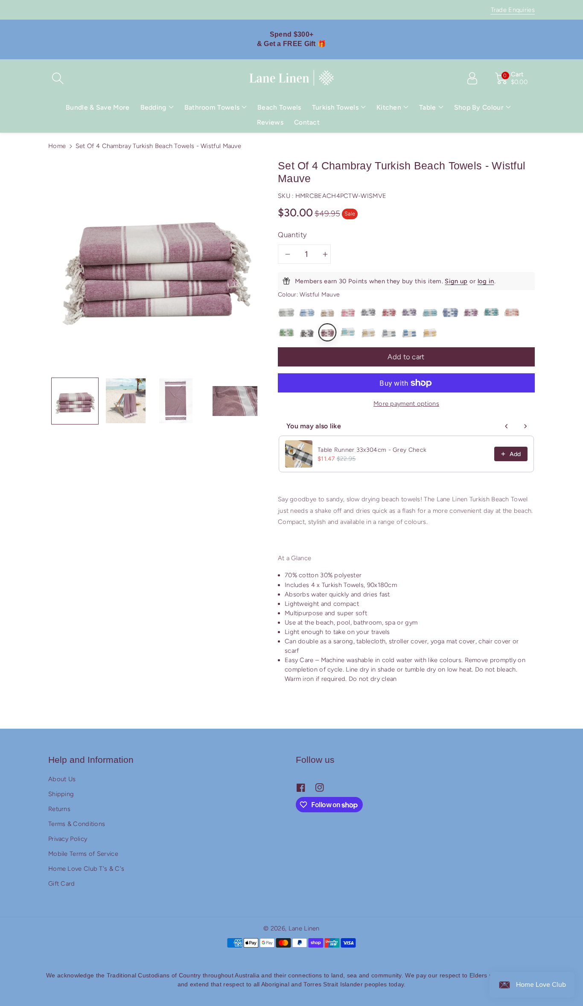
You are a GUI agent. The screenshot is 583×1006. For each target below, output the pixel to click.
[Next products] (525, 426)
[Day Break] (409, 311)
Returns (59, 809)
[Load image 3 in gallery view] (176, 401)
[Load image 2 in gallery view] (125, 401)
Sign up (456, 281)
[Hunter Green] (491, 311)
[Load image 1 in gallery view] (75, 401)
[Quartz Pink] (511, 311)
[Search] (57, 78)
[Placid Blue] (409, 332)
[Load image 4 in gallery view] (235, 401)
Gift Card (61, 883)
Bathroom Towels (212, 107)
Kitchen (388, 107)
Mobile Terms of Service (83, 854)
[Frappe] (368, 332)
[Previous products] (506, 426)
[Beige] (327, 311)
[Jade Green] (286, 332)
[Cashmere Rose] (388, 311)
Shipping (61, 794)
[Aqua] (429, 311)
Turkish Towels (335, 107)
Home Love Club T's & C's (86, 868)
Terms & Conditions (76, 824)
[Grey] (286, 311)
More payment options (406, 403)
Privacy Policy (67, 839)
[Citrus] (429, 332)
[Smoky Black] (306, 332)
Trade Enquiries (513, 10)
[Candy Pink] (347, 311)
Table (427, 107)
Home (57, 146)
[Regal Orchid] (470, 311)
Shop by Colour (479, 107)
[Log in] (472, 78)
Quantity (292, 234)
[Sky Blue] (306, 311)
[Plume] (347, 332)
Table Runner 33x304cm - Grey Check (372, 450)
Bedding (153, 107)
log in (486, 281)
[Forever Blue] (450, 311)
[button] (157, 107)
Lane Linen (304, 928)
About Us (62, 779)
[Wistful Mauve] (327, 332)
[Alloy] (368, 311)
